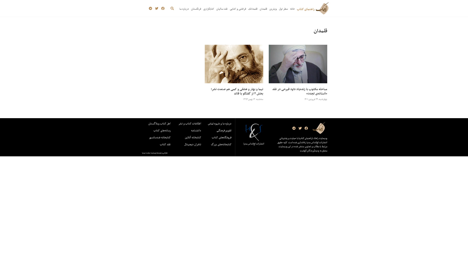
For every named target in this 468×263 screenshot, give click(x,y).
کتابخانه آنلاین (193, 137)
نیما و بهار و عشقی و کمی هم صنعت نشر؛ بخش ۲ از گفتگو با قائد (237, 91)
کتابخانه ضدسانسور (160, 137)
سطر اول (283, 8)
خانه (292, 8)
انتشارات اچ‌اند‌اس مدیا (254, 144)
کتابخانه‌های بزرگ (221, 144)
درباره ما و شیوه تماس (219, 123)
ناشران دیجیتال (192, 144)
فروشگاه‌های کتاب (221, 137)
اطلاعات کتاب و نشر (189, 123)
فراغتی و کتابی (238, 8)
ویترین (273, 8)
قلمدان (263, 8)
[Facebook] (162, 8)
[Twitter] (156, 8)
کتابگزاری (208, 8)
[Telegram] (150, 8)
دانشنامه (196, 130)
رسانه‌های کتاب (162, 130)
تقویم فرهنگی (223, 130)
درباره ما (184, 8)
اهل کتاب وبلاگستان (159, 123)
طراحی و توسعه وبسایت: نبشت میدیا (155, 153)
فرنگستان (196, 8)
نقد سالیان (222, 8)
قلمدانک (252, 8)
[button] (172, 8)
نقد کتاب (165, 144)
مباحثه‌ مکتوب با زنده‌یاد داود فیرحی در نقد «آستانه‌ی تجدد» (299, 91)
